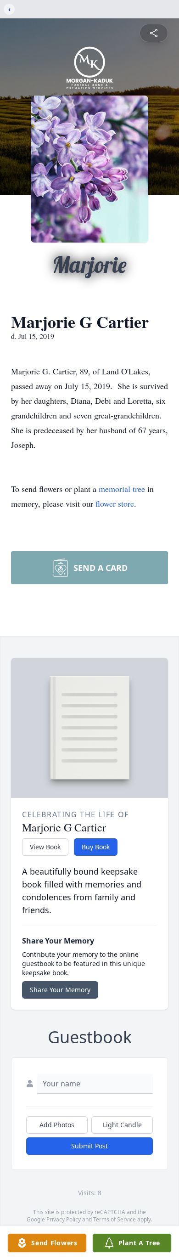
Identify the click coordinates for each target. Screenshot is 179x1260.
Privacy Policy (63, 1219)
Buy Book (96, 846)
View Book (45, 846)
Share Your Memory (60, 989)
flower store (114, 503)
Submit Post (89, 1145)
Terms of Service (114, 1219)
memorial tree (122, 488)
